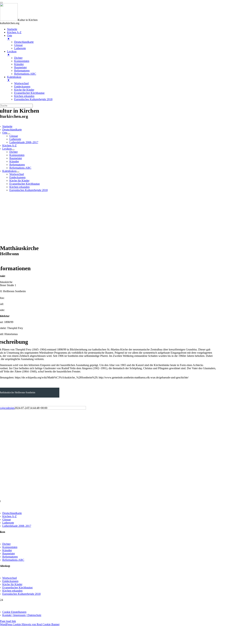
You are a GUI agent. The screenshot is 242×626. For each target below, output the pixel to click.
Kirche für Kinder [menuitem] (24, 89)
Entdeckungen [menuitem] (22, 86)
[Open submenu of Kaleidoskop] (17, 171)
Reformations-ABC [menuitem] (25, 73)
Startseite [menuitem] (12, 29)
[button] (14, 611)
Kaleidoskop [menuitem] (14, 78)
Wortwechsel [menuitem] (21, 83)
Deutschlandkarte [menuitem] (24, 41)
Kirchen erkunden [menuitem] (24, 96)
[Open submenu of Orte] (8, 133)
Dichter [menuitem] (18, 57)
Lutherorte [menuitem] (20, 48)
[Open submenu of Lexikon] (13, 149)
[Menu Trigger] (1, 2)
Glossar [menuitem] (18, 45)
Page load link (8, 621)
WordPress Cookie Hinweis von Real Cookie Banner (30, 624)
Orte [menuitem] (9, 37)
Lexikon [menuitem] (11, 53)
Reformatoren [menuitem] (22, 70)
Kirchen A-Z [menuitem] (14, 32)
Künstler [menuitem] (19, 64)
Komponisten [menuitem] (21, 61)
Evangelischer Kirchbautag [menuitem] (29, 92)
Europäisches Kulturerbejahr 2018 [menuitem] (33, 99)
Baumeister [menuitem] (20, 67)
